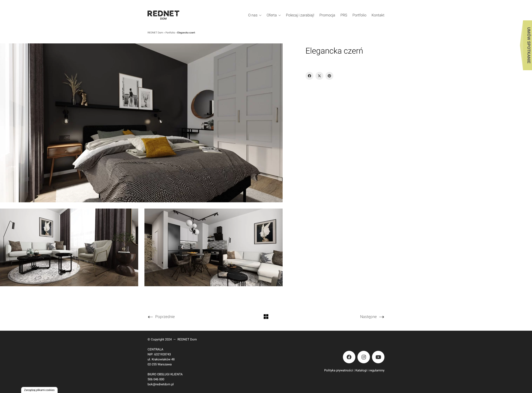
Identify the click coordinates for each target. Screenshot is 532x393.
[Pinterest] (329, 76)
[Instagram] (363, 357)
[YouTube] (378, 357)
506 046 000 (156, 379)
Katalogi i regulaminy (369, 370)
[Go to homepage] (169, 15)
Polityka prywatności (338, 370)
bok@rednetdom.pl (161, 384)
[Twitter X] (319, 76)
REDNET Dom (155, 32)
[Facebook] (309, 76)
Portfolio (170, 32)
